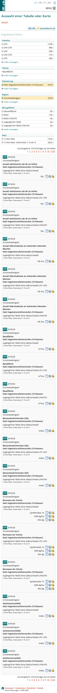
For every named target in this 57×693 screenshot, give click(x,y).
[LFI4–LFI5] (2, 48)
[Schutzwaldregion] (2, 98)
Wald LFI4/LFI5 (10, 118)
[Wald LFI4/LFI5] (2, 118)
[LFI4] (2, 51)
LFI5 (5, 44)
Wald (6, 115)
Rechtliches (31, 688)
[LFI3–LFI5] (2, 55)
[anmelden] (54, 3)
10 (48, 151)
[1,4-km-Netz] (2, 139)
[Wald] (2, 115)
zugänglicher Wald (12, 122)
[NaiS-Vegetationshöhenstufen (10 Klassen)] (2, 85)
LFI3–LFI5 (8, 54)
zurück (4, 22)
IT (45, 2)
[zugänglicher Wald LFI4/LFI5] (2, 126)
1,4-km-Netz (9, 139)
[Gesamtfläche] (2, 111)
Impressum (9, 688)
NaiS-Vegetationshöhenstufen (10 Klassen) (23, 84)
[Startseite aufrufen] (2, 5)
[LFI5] (2, 44)
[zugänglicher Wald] (2, 122)
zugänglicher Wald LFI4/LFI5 (16, 125)
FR (40, 2)
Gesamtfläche (10, 111)
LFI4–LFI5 (8, 47)
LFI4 (5, 51)
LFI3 (5, 58)
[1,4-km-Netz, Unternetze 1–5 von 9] (2, 142)
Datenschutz (20, 688)
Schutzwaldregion (12, 98)
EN (49, 2)
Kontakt (40, 688)
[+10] (52, 151)
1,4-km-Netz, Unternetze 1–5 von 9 (20, 142)
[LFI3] (2, 58)
